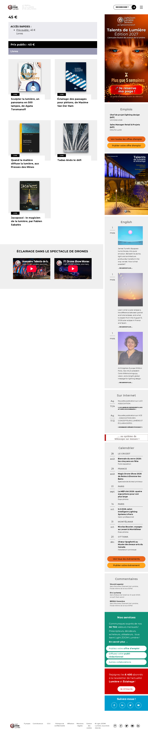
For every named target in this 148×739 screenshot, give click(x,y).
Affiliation (70, 724)
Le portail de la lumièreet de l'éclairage (29, 7)
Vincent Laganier (117, 584)
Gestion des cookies (89, 726)
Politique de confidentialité (59, 725)
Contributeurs (38, 724)
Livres (19, 33)
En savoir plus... (125, 268)
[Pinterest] (115, 726)
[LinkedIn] (122, 705)
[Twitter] (130, 705)
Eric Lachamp (115, 593)
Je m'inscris (126, 689)
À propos (27, 724)
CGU (48, 724)
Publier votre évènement (126, 565)
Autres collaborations (120, 662)
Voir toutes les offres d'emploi (126, 139)
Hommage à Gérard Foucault (130, 427)
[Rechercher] (134, 7)
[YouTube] (138, 705)
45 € (25, 30)
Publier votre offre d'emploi (126, 145)
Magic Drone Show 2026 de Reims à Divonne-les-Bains (129, 476)
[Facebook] (114, 705)
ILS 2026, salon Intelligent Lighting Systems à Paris (127, 511)
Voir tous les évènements (126, 559)
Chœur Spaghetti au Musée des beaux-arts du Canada (130, 544)
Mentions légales (80, 725)
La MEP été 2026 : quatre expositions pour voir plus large (130, 494)
